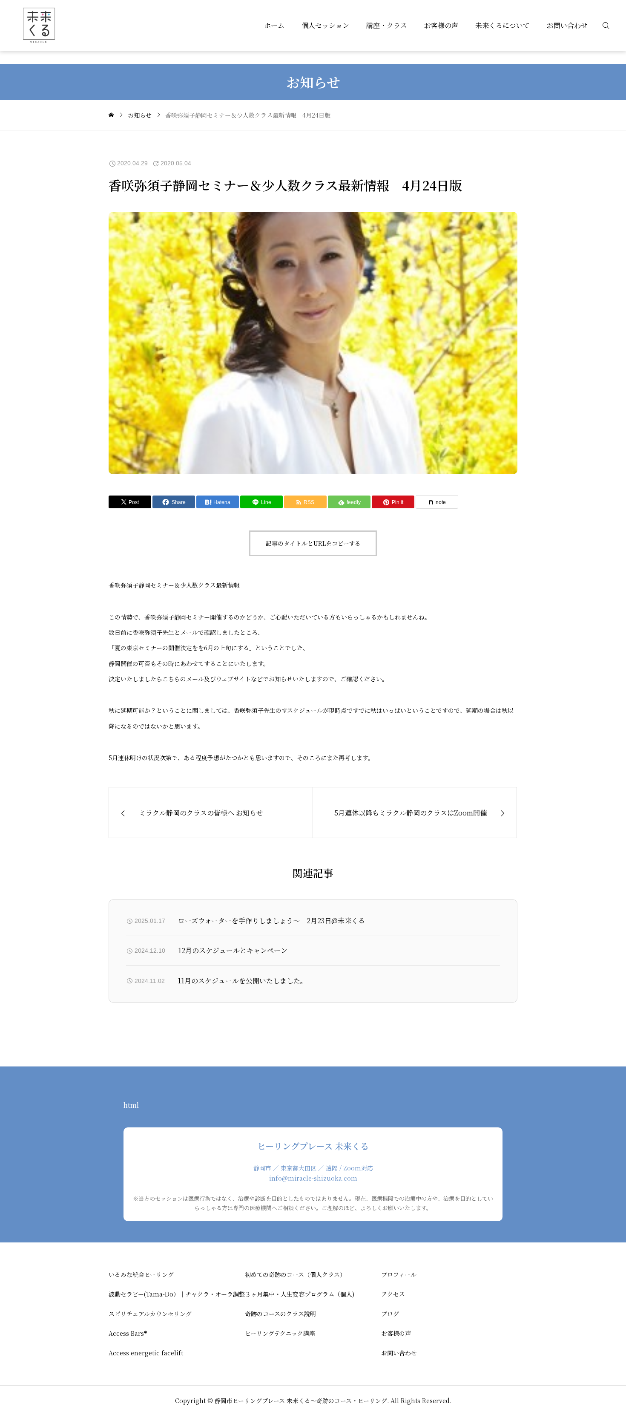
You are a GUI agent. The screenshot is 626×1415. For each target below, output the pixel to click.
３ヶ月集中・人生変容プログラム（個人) (299, 1294)
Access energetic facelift (146, 1353)
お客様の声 (441, 25)
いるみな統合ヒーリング (141, 1274)
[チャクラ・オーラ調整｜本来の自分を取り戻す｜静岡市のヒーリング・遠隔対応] (38, 25)
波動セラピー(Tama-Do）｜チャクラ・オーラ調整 (177, 1294)
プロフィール (398, 1274)
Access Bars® (128, 1333)
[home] (111, 115)
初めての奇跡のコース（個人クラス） (295, 1274)
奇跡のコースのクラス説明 (280, 1313)
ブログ (390, 1313)
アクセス (393, 1294)
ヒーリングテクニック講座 (280, 1333)
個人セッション (325, 25)
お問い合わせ (567, 25)
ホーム (274, 25)
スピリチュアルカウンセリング (150, 1313)
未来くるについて (502, 25)
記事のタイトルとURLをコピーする (313, 543)
